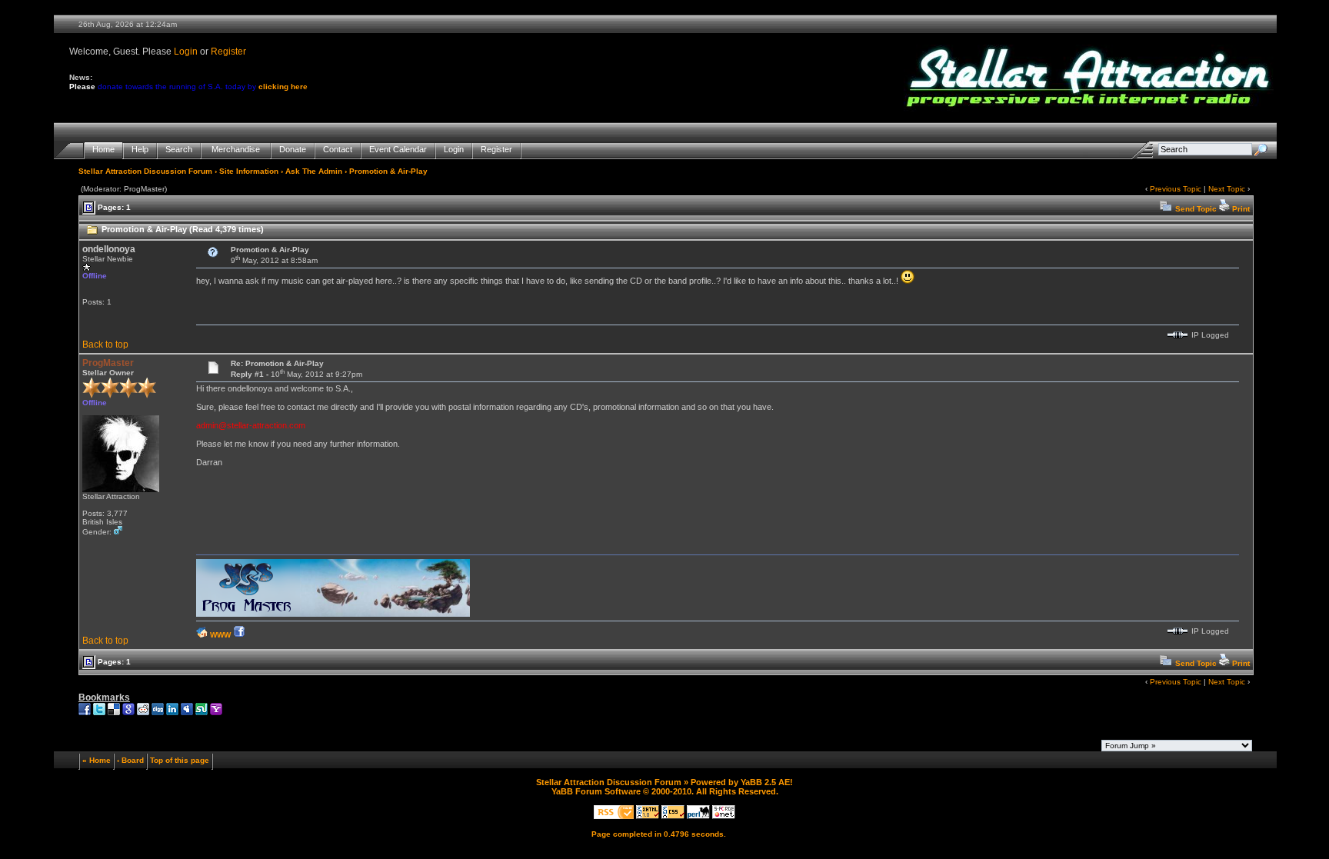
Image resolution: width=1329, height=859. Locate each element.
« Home (96, 760)
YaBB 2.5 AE (765, 782)
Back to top (105, 344)
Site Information (248, 171)
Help (140, 149)
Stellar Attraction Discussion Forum (145, 171)
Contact (337, 149)
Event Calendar (398, 149)
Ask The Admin (313, 171)
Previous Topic (1175, 189)
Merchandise (235, 149)
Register (228, 51)
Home (103, 149)
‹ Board (130, 760)
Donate (292, 149)
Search (178, 149)
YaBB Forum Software (596, 791)
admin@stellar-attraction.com (250, 425)
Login (186, 51)
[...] (333, 614)
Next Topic (1226, 189)
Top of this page (179, 760)
